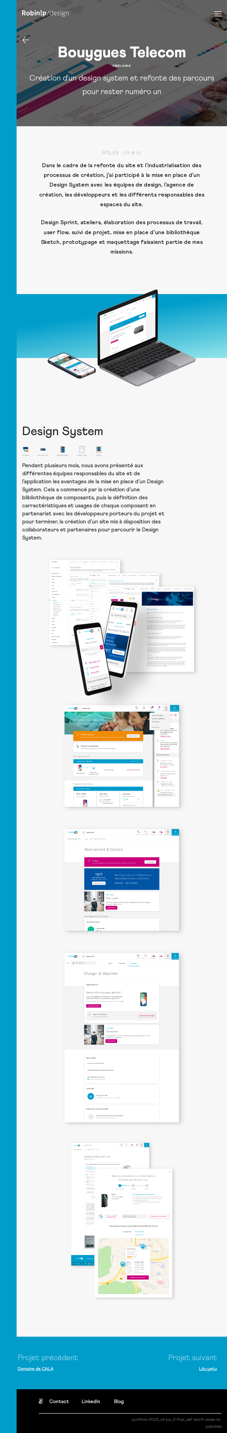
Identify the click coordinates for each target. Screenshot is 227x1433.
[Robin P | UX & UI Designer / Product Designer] (45, 13)
